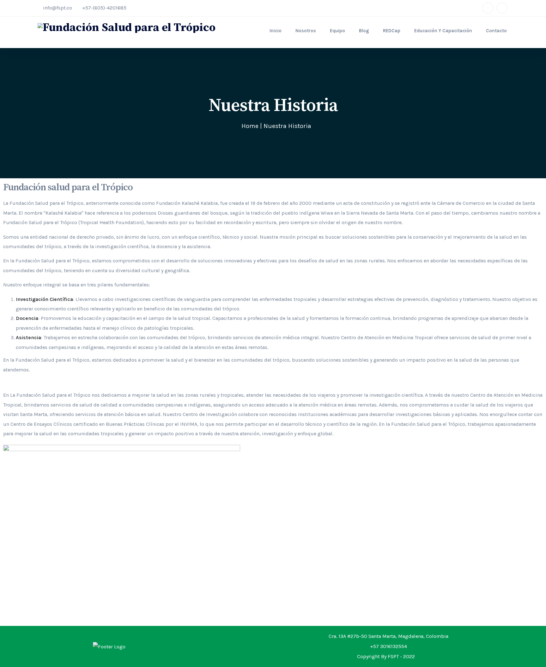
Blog (364, 31)
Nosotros (305, 31)
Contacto (496, 31)
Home (249, 126)
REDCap (391, 31)
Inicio (276, 31)
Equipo (337, 31)
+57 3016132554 (388, 646)
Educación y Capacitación (443, 31)
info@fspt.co (57, 8)
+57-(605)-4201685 (104, 8)
